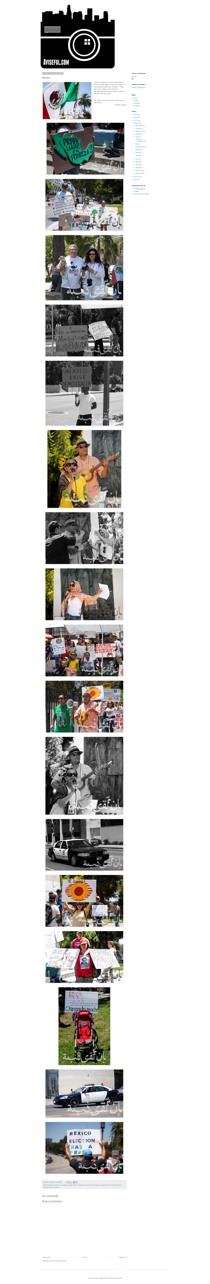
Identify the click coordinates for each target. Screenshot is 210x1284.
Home (85, 1257)
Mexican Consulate (99, 1185)
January (138, 173)
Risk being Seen (140, 147)
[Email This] (67, 1182)
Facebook (137, 103)
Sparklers (138, 155)
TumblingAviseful (139, 189)
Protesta (56, 1187)
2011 (136, 177)
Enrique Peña (72, 1185)
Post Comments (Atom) (58, 1261)
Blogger (119, 1278)
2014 (136, 117)
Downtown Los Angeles (60, 1185)
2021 (136, 114)
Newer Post (46, 1257)
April (137, 165)
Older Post (122, 1257)
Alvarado (50, 1185)
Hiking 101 (139, 152)
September (139, 131)
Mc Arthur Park (88, 1185)
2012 (136, 123)
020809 (136, 191)
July (137, 137)
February (139, 170)
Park (112, 1185)
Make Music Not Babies (141, 194)
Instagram (137, 105)
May (137, 162)
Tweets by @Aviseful (138, 87)
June (137, 159)
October (138, 128)
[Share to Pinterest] (76, 1182)
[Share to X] (72, 1182)
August (138, 134)
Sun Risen (138, 150)
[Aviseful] (133, 79)
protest (51, 1187)
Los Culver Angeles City (140, 140)
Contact (136, 101)
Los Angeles (80, 1185)
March (138, 167)
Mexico (108, 1185)
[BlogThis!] (69, 1182)
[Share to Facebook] (74, 1182)
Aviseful (134, 76)
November (139, 125)
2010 (136, 180)
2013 (136, 120)
